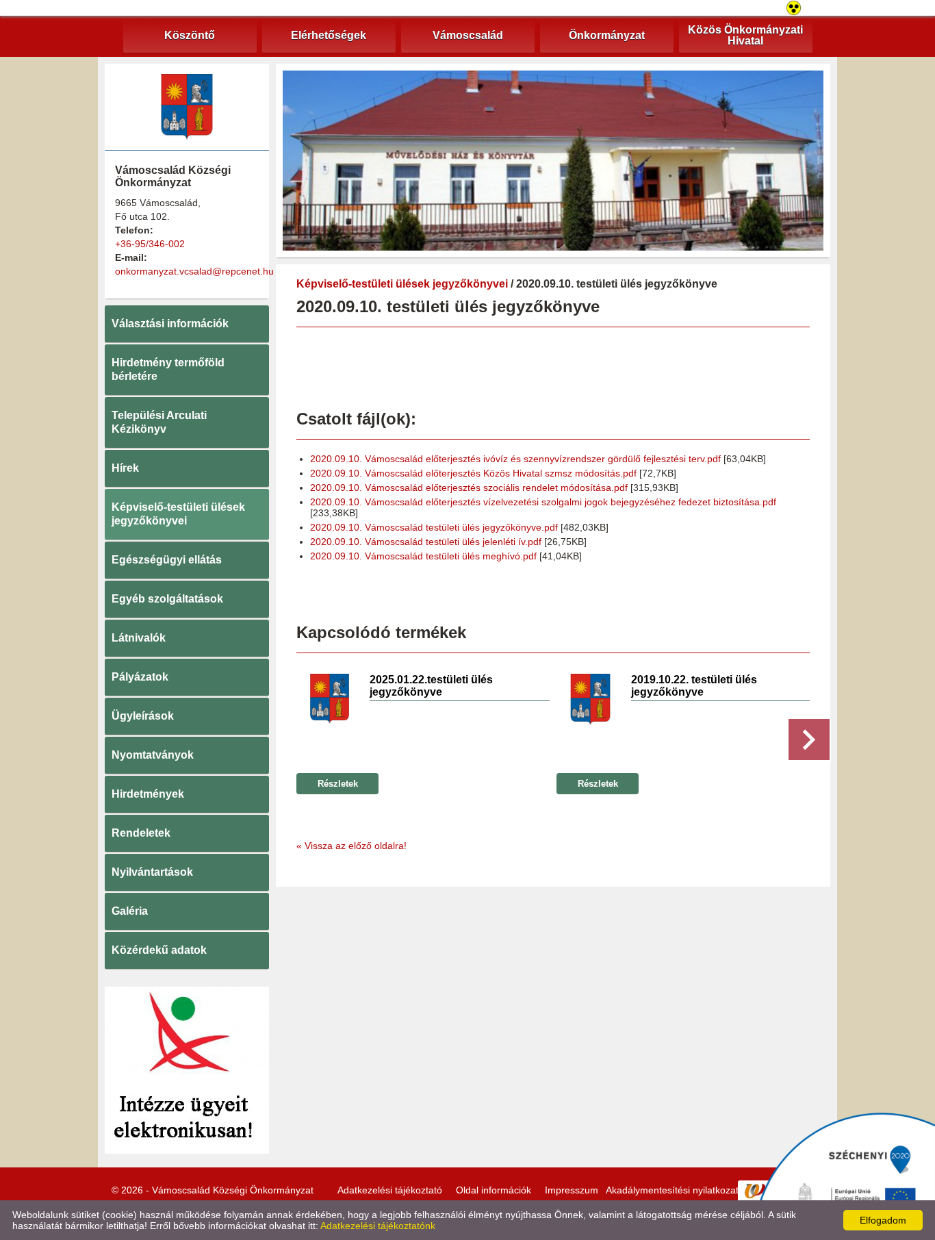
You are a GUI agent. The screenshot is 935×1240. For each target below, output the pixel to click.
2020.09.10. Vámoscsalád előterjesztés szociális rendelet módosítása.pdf (469, 487)
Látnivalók (139, 638)
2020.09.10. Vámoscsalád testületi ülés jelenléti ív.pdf (425, 541)
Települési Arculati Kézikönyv (159, 422)
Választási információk (170, 323)
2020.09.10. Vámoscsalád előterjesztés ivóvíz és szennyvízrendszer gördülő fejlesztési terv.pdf (515, 458)
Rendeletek (141, 833)
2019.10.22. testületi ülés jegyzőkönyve (694, 686)
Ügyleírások (143, 716)
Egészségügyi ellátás (167, 560)
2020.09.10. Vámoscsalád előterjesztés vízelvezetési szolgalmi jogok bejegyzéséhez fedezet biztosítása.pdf (543, 501)
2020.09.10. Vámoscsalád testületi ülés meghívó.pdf (423, 556)
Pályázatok (140, 677)
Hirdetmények (148, 794)
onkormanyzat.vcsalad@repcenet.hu (194, 271)
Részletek (338, 784)
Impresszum (571, 1190)
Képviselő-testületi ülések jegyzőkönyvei (178, 514)
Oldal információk (493, 1190)
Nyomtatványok (153, 755)
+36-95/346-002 (150, 243)
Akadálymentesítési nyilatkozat (672, 1190)
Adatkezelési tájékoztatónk (377, 1225)
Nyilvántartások (152, 872)
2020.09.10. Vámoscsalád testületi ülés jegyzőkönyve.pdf (434, 527)
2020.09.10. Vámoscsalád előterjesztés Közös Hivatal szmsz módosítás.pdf (473, 473)
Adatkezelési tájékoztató (389, 1190)
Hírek (125, 468)
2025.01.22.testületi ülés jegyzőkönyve (431, 686)
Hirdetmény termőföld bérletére (168, 369)
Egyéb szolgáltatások (167, 599)
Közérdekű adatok (159, 950)
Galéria (130, 911)
